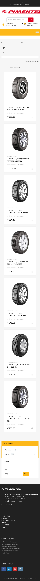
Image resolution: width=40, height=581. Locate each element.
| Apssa (34, 579)
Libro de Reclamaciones (9, 551)
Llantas (7, 454)
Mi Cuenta (20, 2)
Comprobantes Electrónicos (10, 548)
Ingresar (19, 4)
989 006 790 (11, 26)
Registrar (26, 4)
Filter (26, 474)
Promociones (9, 450)
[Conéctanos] (3, 569)
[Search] (30, 19)
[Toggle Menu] (37, 32)
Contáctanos (5, 553)
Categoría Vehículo (13, 105)
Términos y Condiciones (9, 544)
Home (3, 43)
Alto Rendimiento (12, 156)
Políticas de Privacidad (9, 542)
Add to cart (32, 117)
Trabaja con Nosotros (8, 546)
